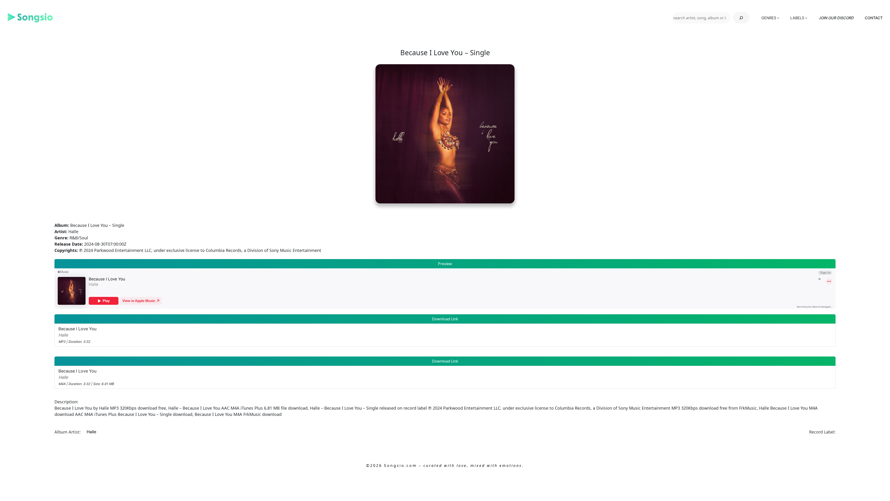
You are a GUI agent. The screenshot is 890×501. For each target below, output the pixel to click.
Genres (768, 18)
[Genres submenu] (778, 18)
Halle (91, 431)
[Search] (741, 17)
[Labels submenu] (806, 18)
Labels (797, 18)
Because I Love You (77, 335)
